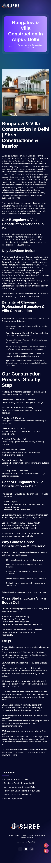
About (17, 835)
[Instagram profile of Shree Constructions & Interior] (31, 849)
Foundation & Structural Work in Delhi (31, 592)
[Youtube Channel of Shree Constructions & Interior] (26, 849)
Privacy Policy (40, 835)
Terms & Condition (27, 838)
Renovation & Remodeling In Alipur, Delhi (22, 791)
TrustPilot (31, 842)
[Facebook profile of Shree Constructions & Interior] (20, 849)
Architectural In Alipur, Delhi (16, 779)
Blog (31, 835)
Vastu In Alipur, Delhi (13, 798)
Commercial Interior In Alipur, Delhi (19, 787)
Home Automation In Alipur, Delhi (18, 794)
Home (11, 46)
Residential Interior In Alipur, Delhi (19, 783)
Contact (24, 835)
